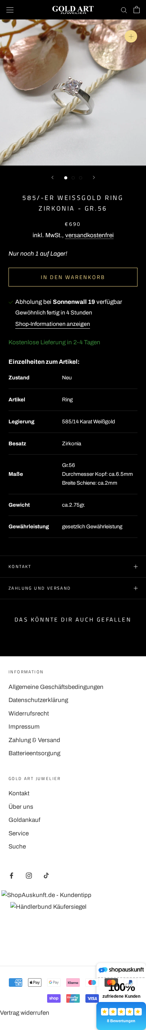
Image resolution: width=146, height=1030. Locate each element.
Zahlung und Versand (40, 588)
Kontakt (20, 566)
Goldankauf (24, 820)
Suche (17, 846)
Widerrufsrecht (29, 713)
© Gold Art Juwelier (73, 942)
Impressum (24, 726)
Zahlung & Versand (34, 740)
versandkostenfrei (89, 235)
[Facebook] (12, 875)
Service (19, 833)
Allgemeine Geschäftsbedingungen (56, 687)
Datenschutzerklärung (38, 700)
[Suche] (124, 9)
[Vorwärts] (94, 177)
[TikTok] (46, 875)
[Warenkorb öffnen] (137, 9)
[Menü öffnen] (9, 10)
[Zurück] (52, 177)
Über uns (21, 806)
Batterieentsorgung (34, 753)
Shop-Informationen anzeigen (52, 324)
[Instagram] (29, 875)
